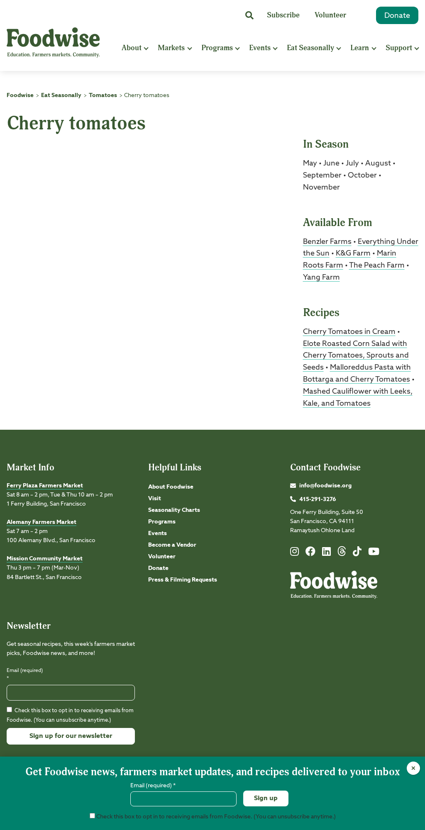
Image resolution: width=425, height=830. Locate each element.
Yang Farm (321, 277)
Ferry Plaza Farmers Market (45, 486)
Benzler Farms (327, 242)
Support (399, 48)
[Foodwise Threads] (342, 554)
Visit (154, 498)
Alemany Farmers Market (41, 522)
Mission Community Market (45, 559)
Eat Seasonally (310, 48)
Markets (171, 48)
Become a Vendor (172, 545)
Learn (359, 48)
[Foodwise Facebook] (310, 553)
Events (260, 48)
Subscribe (283, 15)
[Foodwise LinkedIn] (326, 553)
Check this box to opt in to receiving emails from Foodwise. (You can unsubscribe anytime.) (215, 817)
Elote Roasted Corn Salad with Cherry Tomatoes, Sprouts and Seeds (356, 356)
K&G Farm (353, 253)
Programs (217, 48)
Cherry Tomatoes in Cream (349, 332)
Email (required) (25, 674)
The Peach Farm (377, 265)
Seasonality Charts (174, 510)
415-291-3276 (317, 499)
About (132, 48)
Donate (397, 15)
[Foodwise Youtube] (373, 553)
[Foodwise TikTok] (357, 553)
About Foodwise (170, 487)
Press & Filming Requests (182, 580)
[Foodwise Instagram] (294, 553)
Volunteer (330, 15)
